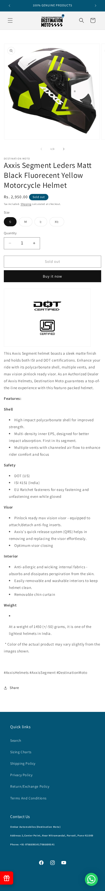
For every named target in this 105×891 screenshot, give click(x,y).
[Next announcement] (95, 5)
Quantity (10, 233)
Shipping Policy (22, 763)
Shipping (26, 204)
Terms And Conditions (28, 798)
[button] (10, 20)
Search (15, 740)
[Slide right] (63, 149)
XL (59, 222)
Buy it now (52, 276)
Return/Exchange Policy (29, 786)
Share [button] (14, 687)
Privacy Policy (21, 775)
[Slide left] (41, 149)
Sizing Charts (21, 752)
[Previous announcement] (9, 5)
